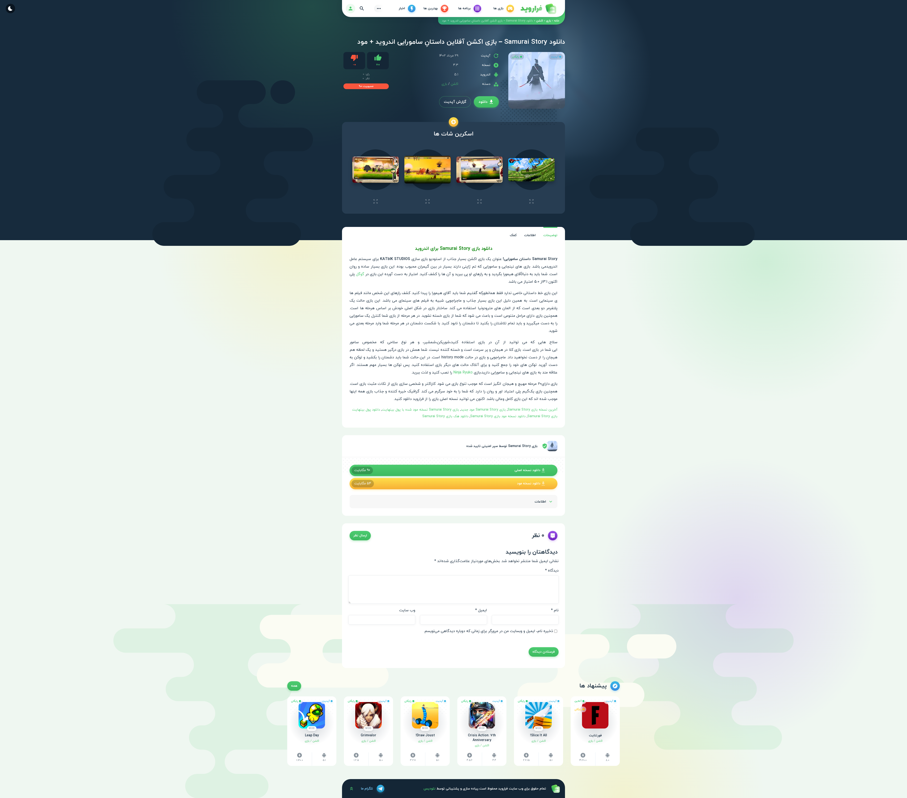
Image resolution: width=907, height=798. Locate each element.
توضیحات (550, 235)
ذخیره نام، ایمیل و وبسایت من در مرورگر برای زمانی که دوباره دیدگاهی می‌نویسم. (488, 631)
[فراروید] (538, 8)
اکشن (539, 21)
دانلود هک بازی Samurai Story (445, 416)
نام (555, 610)
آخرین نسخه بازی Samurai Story (532, 409)
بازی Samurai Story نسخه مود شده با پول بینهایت (420, 409)
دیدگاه (552, 570)
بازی (548, 21)
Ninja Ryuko (463, 372)
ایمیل (481, 610)
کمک (513, 235)
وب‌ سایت (407, 610)
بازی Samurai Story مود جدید (483, 409)
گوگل (360, 274)
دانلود (483, 101)
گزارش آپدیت (455, 101)
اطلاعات (530, 235)
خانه (556, 21)
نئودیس (430, 788)
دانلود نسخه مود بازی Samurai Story (498, 416)
